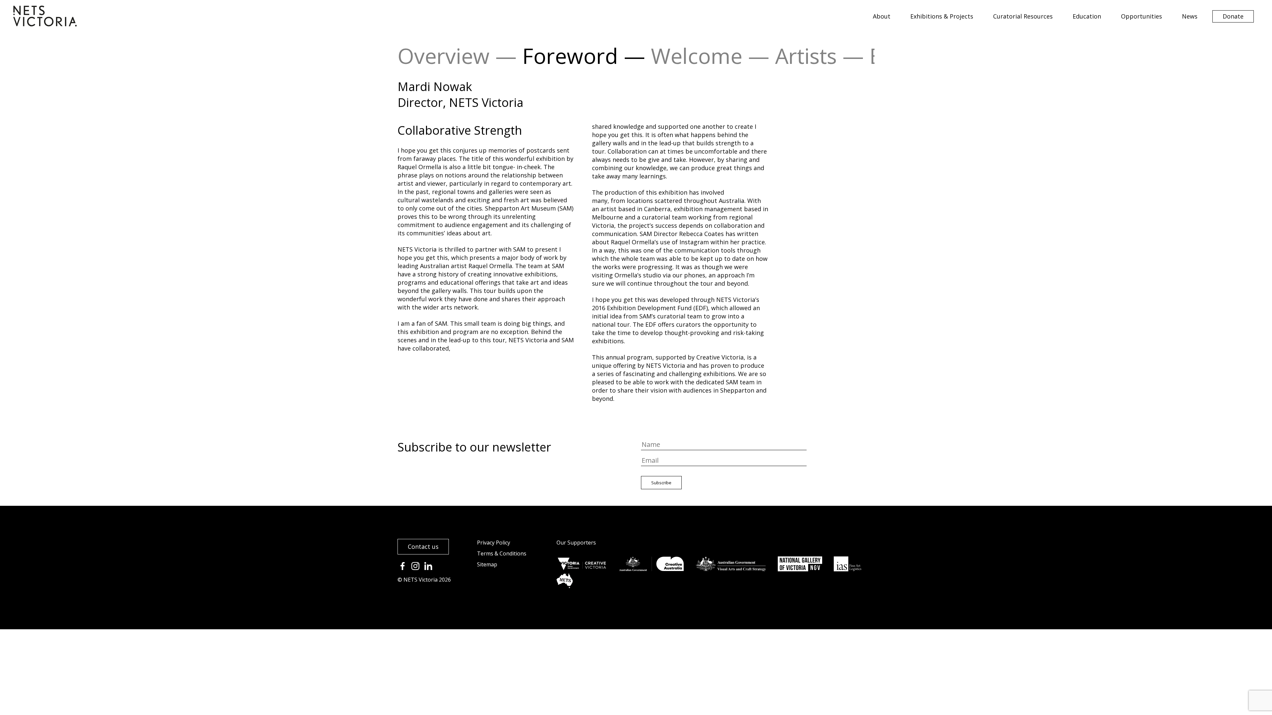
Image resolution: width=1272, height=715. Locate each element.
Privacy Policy (493, 542)
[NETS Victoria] (45, 24)
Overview (444, 55)
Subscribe (661, 483)
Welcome (696, 55)
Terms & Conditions (501, 553)
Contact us (423, 546)
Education (1087, 16)
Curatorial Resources (1023, 16)
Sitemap (487, 564)
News (1189, 16)
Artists (806, 55)
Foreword (570, 55)
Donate (1233, 16)
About (881, 16)
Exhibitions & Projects (941, 16)
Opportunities (1141, 16)
